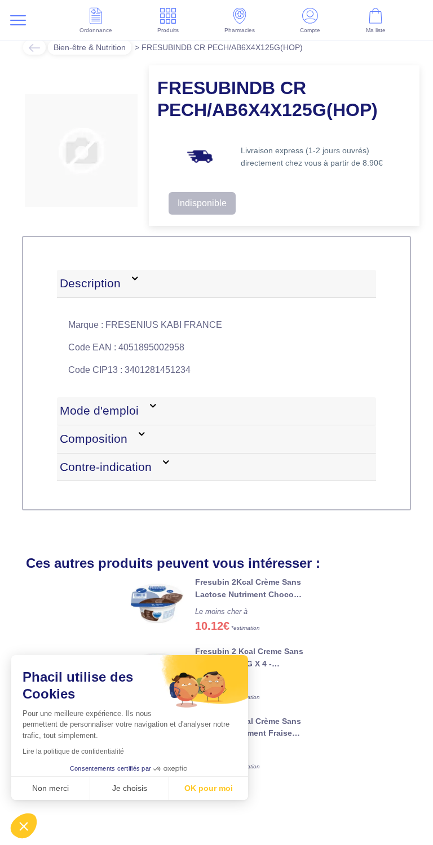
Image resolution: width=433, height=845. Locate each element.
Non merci (50, 788)
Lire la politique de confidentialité (73, 751)
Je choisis (129, 788)
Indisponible (202, 203)
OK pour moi (208, 788)
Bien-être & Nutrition (90, 47)
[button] (23, 825)
